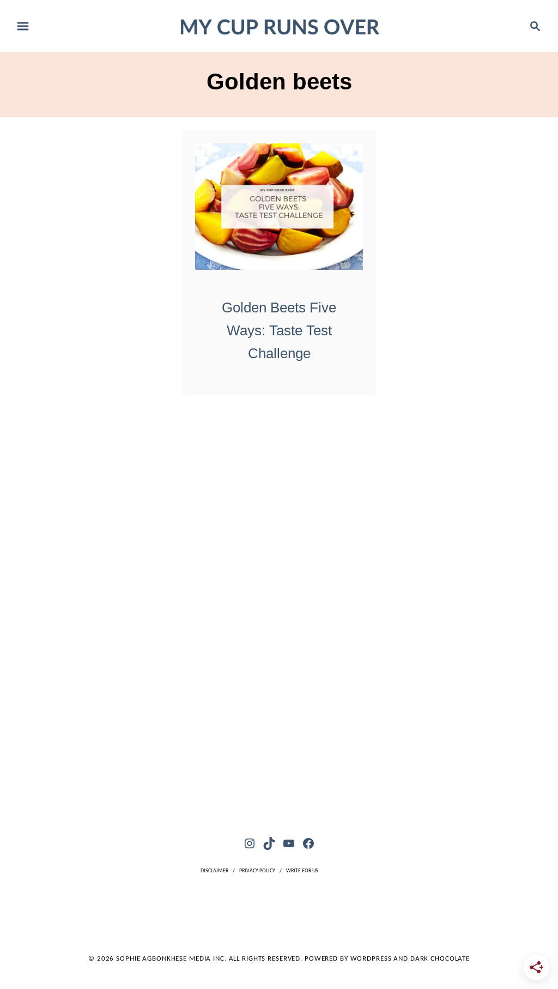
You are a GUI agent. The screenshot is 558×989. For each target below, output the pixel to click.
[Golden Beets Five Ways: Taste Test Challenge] (279, 206)
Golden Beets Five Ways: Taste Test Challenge (279, 330)
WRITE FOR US (302, 871)
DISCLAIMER (214, 871)
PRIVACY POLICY (257, 871)
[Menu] (23, 26)
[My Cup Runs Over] (279, 25)
